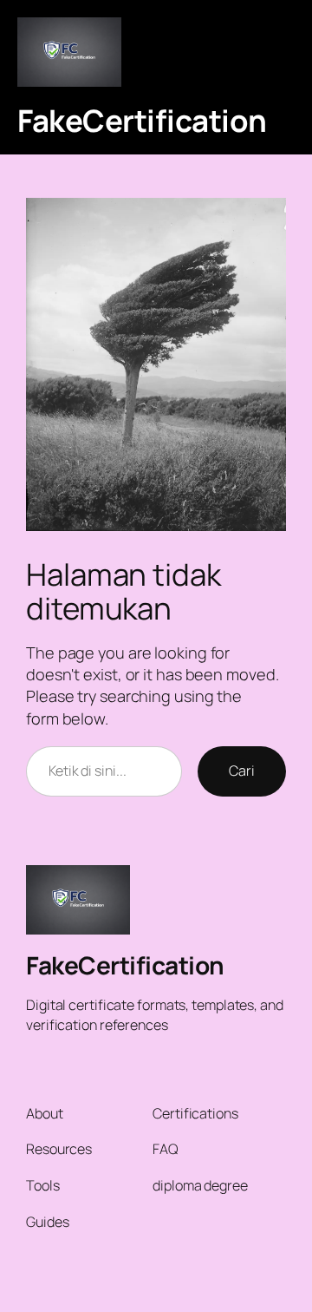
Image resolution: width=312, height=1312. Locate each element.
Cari (242, 770)
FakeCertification (142, 120)
